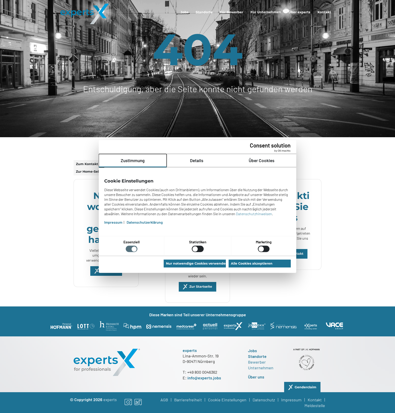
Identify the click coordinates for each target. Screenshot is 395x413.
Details (196, 160)
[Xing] (138, 402)
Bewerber (257, 362)
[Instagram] (128, 402)
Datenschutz (264, 399)
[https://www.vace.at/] (334, 326)
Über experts (299, 12)
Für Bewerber (231, 12)
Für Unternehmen (266, 12)
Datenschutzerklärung (145, 222)
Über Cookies (261, 160)
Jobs (184, 12)
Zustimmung (133, 160)
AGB (164, 399)
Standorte (204, 12)
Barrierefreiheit (188, 399)
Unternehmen (260, 367)
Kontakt (324, 12)
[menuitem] (184, 12)
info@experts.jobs (204, 377)
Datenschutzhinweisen (254, 214)
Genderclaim (305, 387)
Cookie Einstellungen (227, 399)
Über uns (256, 376)
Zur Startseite (200, 286)
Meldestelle (314, 405)
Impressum (291, 399)
